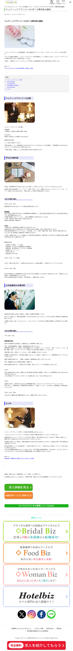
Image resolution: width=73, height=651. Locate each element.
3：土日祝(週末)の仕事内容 (12, 85)
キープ (64, 3)
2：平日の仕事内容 (10, 81)
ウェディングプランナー (18, 14)
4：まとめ (7, 89)
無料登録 (52, 3)
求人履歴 (58, 3)
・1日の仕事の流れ (10, 83)
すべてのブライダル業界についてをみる (36, 506)
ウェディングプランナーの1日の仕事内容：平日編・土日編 (18, 68)
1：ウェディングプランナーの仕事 (13, 80)
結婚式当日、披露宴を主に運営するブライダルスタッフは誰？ (19, 458)
